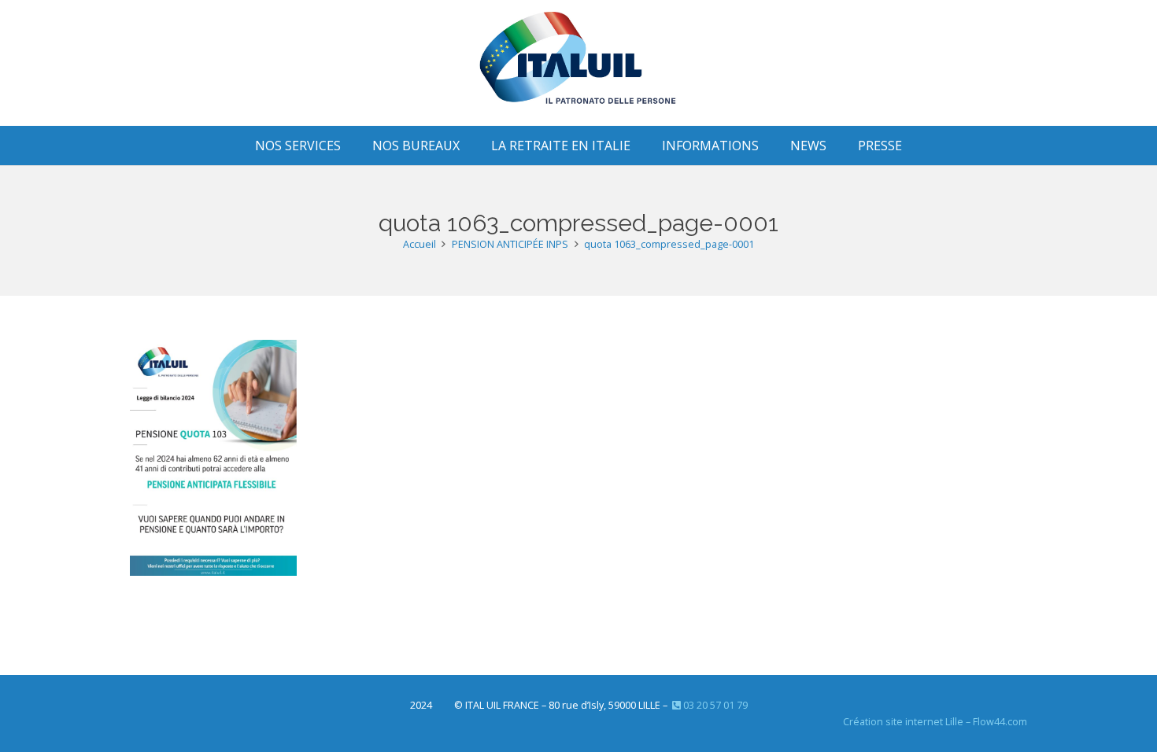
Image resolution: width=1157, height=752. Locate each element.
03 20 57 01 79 (714, 705)
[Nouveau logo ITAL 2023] (578, 63)
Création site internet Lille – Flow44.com (935, 721)
